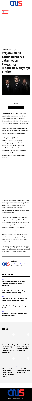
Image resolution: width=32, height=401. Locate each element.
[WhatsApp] (22, 107)
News (5, 12)
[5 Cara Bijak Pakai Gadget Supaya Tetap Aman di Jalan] (23, 360)
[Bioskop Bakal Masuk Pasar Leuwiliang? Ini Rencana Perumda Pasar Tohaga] (23, 336)
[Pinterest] (18, 107)
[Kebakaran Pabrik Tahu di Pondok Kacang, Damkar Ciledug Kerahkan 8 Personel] (9, 360)
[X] (14, 107)
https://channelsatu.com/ (18, 264)
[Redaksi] (6, 265)
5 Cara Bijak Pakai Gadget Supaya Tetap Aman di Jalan (16, 307)
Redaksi (18, 50)
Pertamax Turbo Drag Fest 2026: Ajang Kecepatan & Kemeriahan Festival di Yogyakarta (13, 283)
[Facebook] (10, 107)
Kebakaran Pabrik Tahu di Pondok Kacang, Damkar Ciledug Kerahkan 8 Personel (14, 299)
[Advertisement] (16, 30)
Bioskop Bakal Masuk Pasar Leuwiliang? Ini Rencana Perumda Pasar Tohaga (14, 292)
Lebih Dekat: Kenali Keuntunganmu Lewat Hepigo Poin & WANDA (14, 314)
